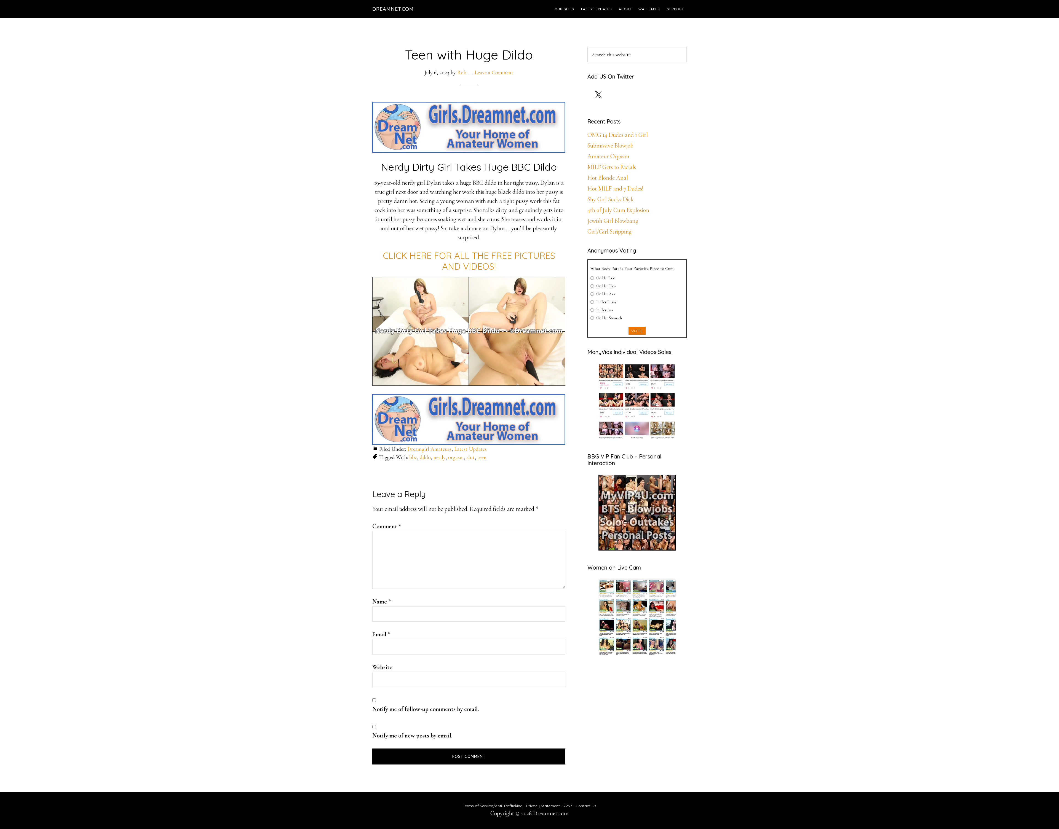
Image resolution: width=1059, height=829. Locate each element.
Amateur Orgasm (608, 156)
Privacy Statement (543, 805)
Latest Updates (470, 449)
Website (382, 667)
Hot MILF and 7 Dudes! (615, 188)
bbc (413, 457)
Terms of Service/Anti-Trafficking (493, 805)
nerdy (439, 457)
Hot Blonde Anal (607, 177)
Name (381, 601)
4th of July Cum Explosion (618, 210)
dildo (425, 457)
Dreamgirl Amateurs (429, 449)
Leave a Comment (494, 72)
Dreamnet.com (393, 9)
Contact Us (586, 805)
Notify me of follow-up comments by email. (425, 709)
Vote (637, 330)
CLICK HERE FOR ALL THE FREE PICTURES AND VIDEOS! (469, 261)
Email (381, 634)
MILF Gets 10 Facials (611, 167)
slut (471, 457)
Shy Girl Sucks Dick (610, 199)
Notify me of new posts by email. (412, 735)
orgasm (456, 457)
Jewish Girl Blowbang (612, 220)
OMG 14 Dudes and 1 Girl (617, 134)
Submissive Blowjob (610, 145)
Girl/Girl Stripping (609, 231)
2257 (567, 805)
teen (481, 457)
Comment (386, 526)
